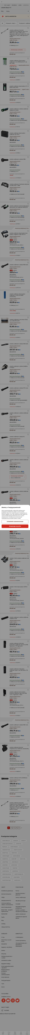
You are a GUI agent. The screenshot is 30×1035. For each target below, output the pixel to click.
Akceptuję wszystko (15, 526)
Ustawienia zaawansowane (15, 521)
